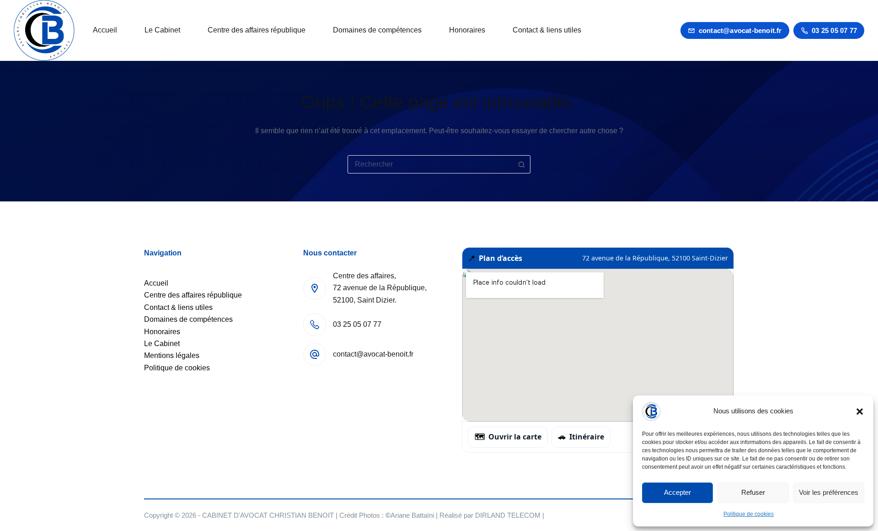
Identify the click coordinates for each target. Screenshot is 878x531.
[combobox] (430, 164)
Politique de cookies (748, 514)
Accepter (677, 492)
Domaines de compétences (377, 30)
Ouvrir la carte (508, 437)
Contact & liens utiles (547, 30)
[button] (859, 411)
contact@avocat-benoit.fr (740, 30)
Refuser (753, 492)
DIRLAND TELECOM (508, 515)
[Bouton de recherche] (521, 164)
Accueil (105, 30)
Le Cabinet (162, 30)
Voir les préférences (828, 492)
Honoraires (467, 30)
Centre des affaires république (256, 30)
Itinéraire (581, 437)
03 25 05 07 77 (834, 30)
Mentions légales (171, 355)
